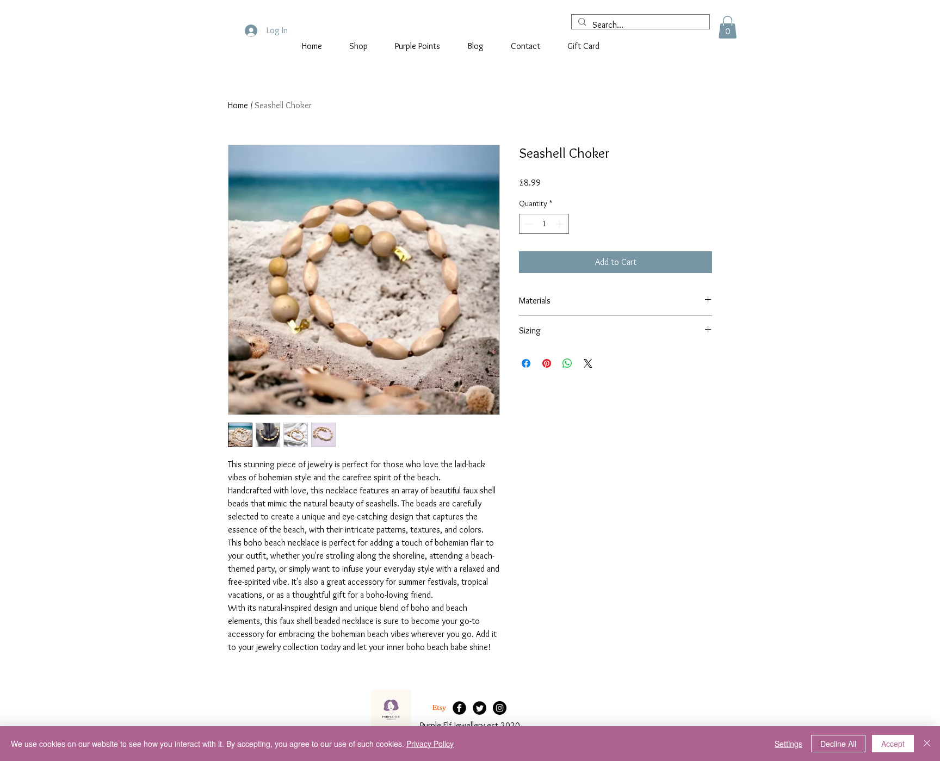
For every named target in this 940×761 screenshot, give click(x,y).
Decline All (838, 743)
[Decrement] (527, 223)
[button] (727, 27)
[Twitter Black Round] (479, 708)
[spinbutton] (544, 223)
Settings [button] (788, 743)
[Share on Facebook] (526, 363)
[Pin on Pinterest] (546, 363)
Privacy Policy (430, 743)
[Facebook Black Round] (459, 708)
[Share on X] (588, 363)
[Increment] (560, 223)
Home (238, 105)
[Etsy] (439, 708)
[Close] (926, 743)
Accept (893, 743)
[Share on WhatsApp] (567, 363)
